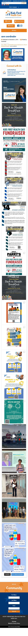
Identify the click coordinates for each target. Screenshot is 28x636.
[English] (2, 4)
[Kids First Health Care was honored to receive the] (14, 510)
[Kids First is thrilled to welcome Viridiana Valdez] (14, 90)
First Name (14, 595)
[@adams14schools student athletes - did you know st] (14, 214)
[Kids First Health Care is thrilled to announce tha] (14, 461)
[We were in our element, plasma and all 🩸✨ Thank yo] (14, 436)
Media (5, 44)
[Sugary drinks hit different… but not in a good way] (14, 560)
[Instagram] (21, 26)
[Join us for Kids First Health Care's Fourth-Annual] (14, 115)
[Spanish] (8, 4)
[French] (4, 4)
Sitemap (14, 621)
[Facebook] (18, 26)
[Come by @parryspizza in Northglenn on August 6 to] (14, 263)
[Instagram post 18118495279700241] (14, 288)
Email (14, 605)
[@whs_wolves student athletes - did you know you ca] (14, 238)
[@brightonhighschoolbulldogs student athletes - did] (14, 164)
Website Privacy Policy (14, 623)
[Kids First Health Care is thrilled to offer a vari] (14, 313)
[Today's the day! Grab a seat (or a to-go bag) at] (14, 139)
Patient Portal (20, 21)
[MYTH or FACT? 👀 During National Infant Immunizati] (14, 486)
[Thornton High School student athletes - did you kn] (14, 189)
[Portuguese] (6, 4)
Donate (11, 26)
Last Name (14, 600)
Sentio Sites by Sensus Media (14, 626)
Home (2, 44)
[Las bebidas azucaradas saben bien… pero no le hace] (14, 535)
